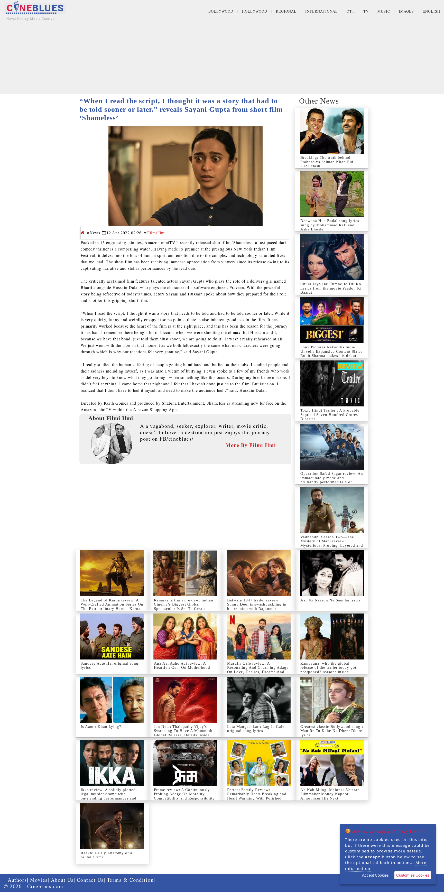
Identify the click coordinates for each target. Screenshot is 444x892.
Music (383, 11)
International (321, 11)
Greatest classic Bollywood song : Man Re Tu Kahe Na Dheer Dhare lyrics (331, 730)
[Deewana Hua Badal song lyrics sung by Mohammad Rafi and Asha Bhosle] (332, 194)
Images (406, 11)
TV (366, 11)
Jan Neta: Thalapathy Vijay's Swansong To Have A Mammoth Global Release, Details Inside (183, 730)
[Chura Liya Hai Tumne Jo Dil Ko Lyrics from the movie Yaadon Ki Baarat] (332, 257)
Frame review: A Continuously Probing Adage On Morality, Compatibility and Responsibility (184, 794)
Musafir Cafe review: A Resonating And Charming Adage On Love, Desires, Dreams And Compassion (258, 669)
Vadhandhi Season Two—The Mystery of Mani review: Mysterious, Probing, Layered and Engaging (331, 543)
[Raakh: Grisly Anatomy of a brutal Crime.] (112, 826)
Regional (286, 11)
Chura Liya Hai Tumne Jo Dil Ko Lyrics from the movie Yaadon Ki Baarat (331, 288)
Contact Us (90, 879)
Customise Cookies (412, 875)
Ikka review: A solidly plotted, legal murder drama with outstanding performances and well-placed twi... (109, 796)
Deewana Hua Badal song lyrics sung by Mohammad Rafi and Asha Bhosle (329, 225)
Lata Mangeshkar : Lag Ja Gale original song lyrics (255, 728)
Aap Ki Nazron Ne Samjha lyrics (330, 600)
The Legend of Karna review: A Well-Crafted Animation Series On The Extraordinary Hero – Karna (112, 604)
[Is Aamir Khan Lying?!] (112, 700)
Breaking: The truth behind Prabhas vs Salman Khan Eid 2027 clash (326, 161)
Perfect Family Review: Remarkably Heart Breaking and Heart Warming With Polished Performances (256, 796)
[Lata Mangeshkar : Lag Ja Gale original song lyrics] (258, 700)
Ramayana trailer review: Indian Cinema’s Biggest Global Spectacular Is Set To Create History (183, 606)
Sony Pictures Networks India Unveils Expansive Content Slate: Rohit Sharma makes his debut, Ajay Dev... (331, 353)
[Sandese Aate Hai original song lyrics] (112, 636)
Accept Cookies (375, 875)
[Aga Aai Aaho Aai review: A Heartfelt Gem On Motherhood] (185, 636)
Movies (39, 879)
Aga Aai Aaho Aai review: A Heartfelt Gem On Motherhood (182, 665)
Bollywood (220, 11)
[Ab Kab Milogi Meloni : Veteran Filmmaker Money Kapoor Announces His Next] (332, 763)
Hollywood (254, 11)
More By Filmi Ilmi (251, 445)
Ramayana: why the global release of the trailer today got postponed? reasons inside (328, 667)
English (431, 11)
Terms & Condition (130, 879)
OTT (351, 11)
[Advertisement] (222, 58)
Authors (17, 879)
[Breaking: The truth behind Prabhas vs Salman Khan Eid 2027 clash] (332, 131)
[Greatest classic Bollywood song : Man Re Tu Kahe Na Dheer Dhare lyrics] (332, 700)
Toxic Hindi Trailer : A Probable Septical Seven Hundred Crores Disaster (329, 414)
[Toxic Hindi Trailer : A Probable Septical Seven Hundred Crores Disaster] (332, 383)
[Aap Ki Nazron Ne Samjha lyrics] (332, 573)
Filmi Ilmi (156, 233)
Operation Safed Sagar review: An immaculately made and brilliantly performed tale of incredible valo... (331, 479)
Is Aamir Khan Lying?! (102, 726)
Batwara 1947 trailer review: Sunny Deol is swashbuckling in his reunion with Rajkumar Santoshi (256, 606)
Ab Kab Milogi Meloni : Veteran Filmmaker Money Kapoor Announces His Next (330, 794)
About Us (62, 879)
